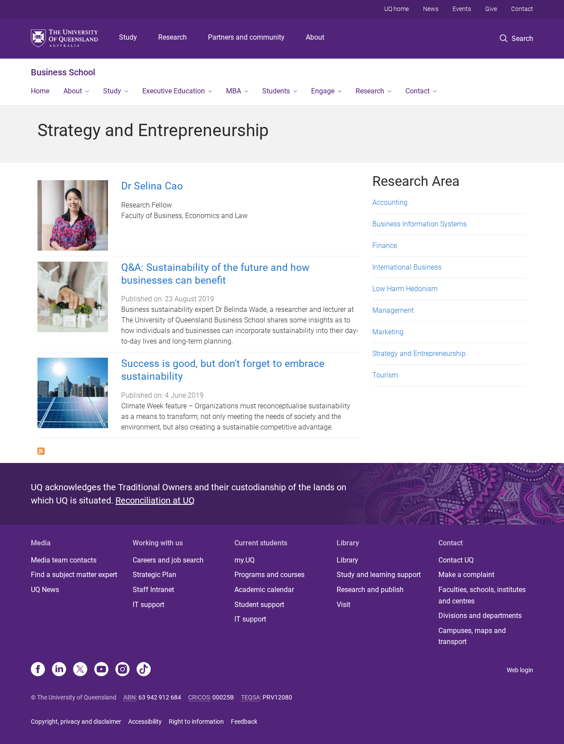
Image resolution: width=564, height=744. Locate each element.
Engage (322, 91)
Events (462, 8)
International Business (407, 267)
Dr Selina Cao (152, 186)
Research (172, 37)
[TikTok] (144, 670)
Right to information (196, 721)
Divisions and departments (480, 615)
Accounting (390, 202)
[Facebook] (38, 670)
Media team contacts (63, 560)
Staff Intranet (153, 589)
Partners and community (246, 37)
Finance (384, 245)
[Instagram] (122, 670)
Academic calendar (264, 589)
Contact (522, 8)
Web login (520, 670)
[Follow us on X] (80, 670)
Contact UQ (456, 560)
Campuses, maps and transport (472, 636)
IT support (148, 604)
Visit (343, 604)
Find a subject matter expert (74, 574)
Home (40, 91)
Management (393, 310)
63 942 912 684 (159, 697)
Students (276, 91)
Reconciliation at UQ (155, 500)
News (430, 8)
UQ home (396, 8)
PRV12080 (277, 697)
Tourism (385, 375)
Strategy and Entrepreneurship (419, 353)
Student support (259, 604)
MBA (233, 91)
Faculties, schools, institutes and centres (482, 595)
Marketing (388, 332)
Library (347, 560)
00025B (223, 697)
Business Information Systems (419, 224)
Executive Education (173, 91)
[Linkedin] (59, 670)
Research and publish (370, 589)
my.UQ (244, 560)
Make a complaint (466, 574)
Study (128, 37)
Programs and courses (269, 574)
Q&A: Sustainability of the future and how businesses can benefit (215, 274)
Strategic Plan (154, 574)
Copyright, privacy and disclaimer (76, 721)
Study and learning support (379, 574)
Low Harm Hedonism (405, 289)
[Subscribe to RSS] (41, 450)
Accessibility (145, 721)
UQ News (45, 589)
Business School (63, 72)
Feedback (244, 721)
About (315, 37)
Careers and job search (168, 560)
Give (491, 8)
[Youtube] (101, 670)
